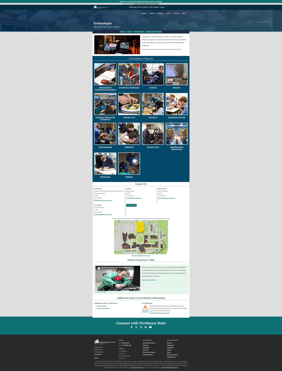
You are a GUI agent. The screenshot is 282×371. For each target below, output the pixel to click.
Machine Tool (153, 147)
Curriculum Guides (101, 306)
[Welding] (129, 163)
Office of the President (149, 352)
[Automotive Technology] (129, 74)
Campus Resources (148, 354)
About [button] (184, 13)
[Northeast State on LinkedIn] (145, 327)
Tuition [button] (168, 13)
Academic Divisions (107, 26)
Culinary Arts (129, 117)
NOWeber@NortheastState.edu (103, 200)
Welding (129, 177)
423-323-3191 (125, 343)
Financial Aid (146, 347)
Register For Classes (172, 354)
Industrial (129, 147)
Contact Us (129, 31)
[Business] (177, 74)
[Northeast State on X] (136, 327)
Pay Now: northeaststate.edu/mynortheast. (146, 4)
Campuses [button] (176, 13)
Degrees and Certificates (103, 308)
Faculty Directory (131, 205)
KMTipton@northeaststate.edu (166, 198)
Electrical (153, 117)
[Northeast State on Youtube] (150, 327)
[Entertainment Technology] (105, 133)
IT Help (151, 7)
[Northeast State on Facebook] (131, 327)
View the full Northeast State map (141, 255)
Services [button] (152, 13)
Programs (122, 31)
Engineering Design (176, 117)
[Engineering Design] (177, 104)
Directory (139, 7)
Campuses (145, 350)
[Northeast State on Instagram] (141, 327)
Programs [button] (144, 13)
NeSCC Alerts (170, 347)
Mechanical (105, 177)
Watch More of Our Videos (149, 280)
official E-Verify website (137, 367)
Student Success (171, 357)
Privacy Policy (97, 354)
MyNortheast (132, 7)
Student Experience (139, 31)
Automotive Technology (129, 87)
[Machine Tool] (153, 133)
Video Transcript (101, 292)
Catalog (169, 350)
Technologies (116, 26)
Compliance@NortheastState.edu (170, 367)
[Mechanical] (105, 163)
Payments (156, 7)
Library (169, 352)
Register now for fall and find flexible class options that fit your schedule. (141, 1)
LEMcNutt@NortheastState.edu (103, 214)
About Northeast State (149, 343)
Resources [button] (160, 13)
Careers (96, 358)
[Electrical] (153, 104)
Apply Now (145, 345)
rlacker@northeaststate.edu (134, 198)
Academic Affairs (97, 26)
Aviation (153, 87)
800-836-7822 (127, 345)
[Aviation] (153, 74)
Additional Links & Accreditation (153, 31)
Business (176, 87)
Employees (145, 7)
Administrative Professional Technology (105, 88)
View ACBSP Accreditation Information (159, 313)
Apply (162, 7)
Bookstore (170, 343)
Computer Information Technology (105, 118)
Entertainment (105, 147)
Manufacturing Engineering (176, 148)
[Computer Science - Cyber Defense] (105, 104)
